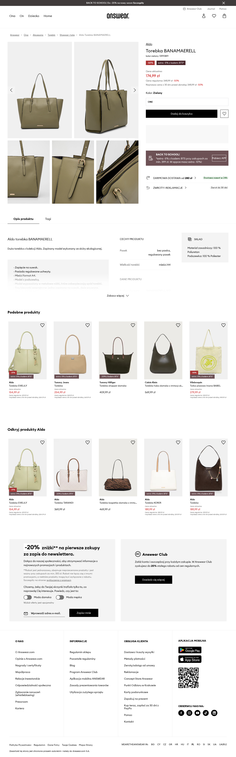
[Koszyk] (224, 16)
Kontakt (129, 721)
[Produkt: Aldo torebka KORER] (163, 468)
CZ (164, 744)
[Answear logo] (118, 16)
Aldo (149, 44)
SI (204, 744)
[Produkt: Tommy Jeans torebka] (73, 350)
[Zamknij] (224, 3)
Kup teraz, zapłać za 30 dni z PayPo (141, 707)
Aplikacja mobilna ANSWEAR (87, 678)
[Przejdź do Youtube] (197, 713)
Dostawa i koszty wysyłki (139, 652)
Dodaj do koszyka (181, 113)
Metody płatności (134, 658)
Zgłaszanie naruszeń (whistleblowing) (27, 693)
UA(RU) (223, 744)
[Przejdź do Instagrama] (189, 713)
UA (214, 744)
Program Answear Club (84, 672)
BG (153, 744)
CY (158, 744)
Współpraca (22, 672)
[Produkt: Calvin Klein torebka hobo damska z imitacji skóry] (163, 350)
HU (182, 744)
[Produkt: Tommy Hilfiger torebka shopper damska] (118, 350)
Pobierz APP (219, 158)
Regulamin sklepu (80, 652)
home (48, 16)
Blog (72, 665)
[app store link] (189, 658)
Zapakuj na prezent (136, 698)
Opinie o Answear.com (28, 658)
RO (198, 744)
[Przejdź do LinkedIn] (214, 713)
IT (188, 744)
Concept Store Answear (138, 678)
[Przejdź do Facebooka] (181, 713)
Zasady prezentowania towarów (89, 685)
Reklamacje (131, 672)
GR (170, 744)
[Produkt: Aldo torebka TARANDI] (73, 468)
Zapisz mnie (84, 613)
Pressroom (21, 701)
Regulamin (39, 745)
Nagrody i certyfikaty (28, 665)
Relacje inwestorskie (27, 678)
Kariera (19, 708)
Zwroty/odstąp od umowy (139, 665)
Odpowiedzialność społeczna (33, 685)
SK (209, 744)
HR (176, 744)
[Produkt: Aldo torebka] (208, 468)
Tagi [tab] (48, 219)
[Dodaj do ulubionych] (224, 114)
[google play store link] (189, 650)
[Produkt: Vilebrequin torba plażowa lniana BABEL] (208, 350)
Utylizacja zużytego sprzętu (86, 692)
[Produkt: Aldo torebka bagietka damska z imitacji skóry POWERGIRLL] (118, 468)
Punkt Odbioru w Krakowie (140, 685)
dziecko (33, 16)
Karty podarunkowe (136, 692)
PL (193, 744)
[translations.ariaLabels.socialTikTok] (206, 713)
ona (12, 16)
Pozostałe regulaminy (83, 658)
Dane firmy (54, 745)
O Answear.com (24, 652)
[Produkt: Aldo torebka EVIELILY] (27, 350)
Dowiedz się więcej (153, 579)
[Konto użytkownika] (204, 16)
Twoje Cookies (69, 745)
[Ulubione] (214, 16)
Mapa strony (86, 745)
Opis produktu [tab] (23, 219)
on (22, 16)
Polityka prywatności (20, 745)
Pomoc (128, 715)
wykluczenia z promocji (59, 580)
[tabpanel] (118, 261)
